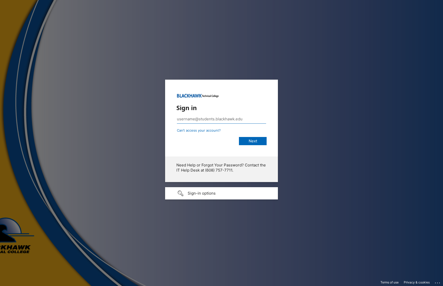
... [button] (438, 281)
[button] (221, 193)
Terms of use (389, 282)
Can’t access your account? (199, 130)
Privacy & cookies (417, 282)
